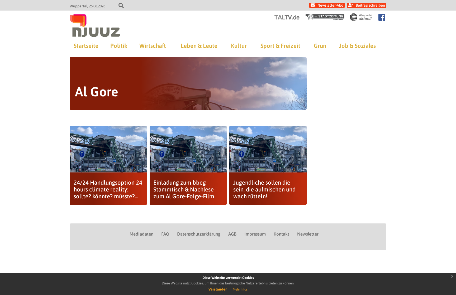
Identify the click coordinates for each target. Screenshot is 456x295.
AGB (232, 234)
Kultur (239, 45)
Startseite (86, 45)
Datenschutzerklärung (198, 234)
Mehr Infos (240, 289)
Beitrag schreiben (370, 5)
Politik (118, 45)
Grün (320, 45)
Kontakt (281, 234)
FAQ (165, 234)
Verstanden (217, 289)
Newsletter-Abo (330, 5)
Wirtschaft (152, 45)
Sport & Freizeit (280, 45)
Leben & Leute (199, 45)
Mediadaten (141, 234)
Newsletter (308, 234)
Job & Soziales (357, 45)
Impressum (255, 234)
